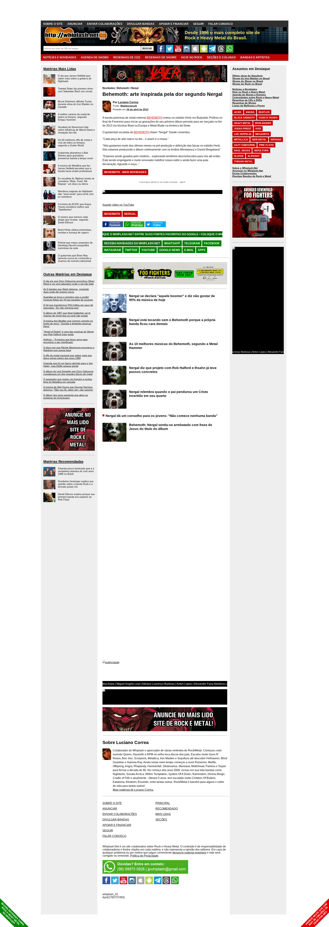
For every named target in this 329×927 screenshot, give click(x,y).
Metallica (241, 139)
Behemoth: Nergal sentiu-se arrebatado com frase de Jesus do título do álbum (170, 427)
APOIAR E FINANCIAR (173, 23)
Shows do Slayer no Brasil (247, 81)
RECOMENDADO (166, 808)
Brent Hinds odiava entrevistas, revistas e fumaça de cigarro (75, 231)
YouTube (148, 250)
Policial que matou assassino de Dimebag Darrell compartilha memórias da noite (75, 245)
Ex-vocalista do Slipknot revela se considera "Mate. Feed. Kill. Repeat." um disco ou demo (76, 181)
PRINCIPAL (162, 803)
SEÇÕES (221, 57)
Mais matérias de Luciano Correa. (133, 789)
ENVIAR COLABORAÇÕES (104, 23)
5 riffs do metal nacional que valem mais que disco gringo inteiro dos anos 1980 (67, 357)
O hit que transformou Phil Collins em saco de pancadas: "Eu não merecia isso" (68, 306)
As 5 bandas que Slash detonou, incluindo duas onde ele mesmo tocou (66, 290)
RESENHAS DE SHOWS (160, 57)
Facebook (212, 243)
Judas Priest (242, 128)
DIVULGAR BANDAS (140, 23)
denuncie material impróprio (189, 852)
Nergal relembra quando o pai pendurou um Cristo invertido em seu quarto (168, 394)
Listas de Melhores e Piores (248, 105)
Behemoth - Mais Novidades (125, 172)
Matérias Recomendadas (63, 461)
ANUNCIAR (74, 23)
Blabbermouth (128, 105)
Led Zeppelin (242, 134)
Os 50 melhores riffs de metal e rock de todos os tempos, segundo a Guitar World (75, 142)
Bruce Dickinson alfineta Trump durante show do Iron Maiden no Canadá (75, 104)
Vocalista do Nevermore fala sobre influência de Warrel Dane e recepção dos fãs (76, 130)
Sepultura (261, 150)
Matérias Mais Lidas (59, 69)
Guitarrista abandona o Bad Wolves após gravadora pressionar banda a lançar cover (75, 155)
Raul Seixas (242, 150)
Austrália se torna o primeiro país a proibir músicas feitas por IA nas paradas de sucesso (68, 298)
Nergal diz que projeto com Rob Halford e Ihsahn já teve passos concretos (173, 370)
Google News (169, 250)
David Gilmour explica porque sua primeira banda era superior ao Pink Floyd (76, 497)
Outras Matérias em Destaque (67, 274)
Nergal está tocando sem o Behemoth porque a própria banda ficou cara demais (172, 322)
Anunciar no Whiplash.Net (247, 170)
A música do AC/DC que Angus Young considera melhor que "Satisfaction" (74, 207)
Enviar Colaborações (244, 173)
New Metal (259, 139)
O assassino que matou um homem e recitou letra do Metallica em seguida (67, 380)
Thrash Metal (243, 161)
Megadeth (262, 134)
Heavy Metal (242, 123)
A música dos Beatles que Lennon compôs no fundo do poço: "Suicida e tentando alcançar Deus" (68, 323)
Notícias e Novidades (244, 89)
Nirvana (276, 139)
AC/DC (238, 112)
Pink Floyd (266, 145)
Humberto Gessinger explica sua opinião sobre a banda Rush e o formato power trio (75, 484)
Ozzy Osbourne (244, 145)
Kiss (258, 128)
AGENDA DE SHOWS (95, 57)
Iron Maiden (263, 123)
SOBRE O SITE (53, 23)
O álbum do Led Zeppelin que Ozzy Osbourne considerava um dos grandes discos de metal (68, 372)
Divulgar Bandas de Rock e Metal (251, 176)
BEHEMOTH (155, 117)
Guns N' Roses (268, 117)
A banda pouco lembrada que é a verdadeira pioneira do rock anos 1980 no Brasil (76, 471)
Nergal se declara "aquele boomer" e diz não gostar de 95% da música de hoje (172, 298)
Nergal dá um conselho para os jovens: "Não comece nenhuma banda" (161, 416)
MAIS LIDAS (163, 814)
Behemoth (123, 87)
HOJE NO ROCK (191, 57)
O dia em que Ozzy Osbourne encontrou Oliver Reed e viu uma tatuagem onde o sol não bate (68, 282)
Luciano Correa (128, 102)
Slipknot (254, 156)
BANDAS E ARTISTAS (255, 57)
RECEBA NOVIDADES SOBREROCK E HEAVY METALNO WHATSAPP (13, 914)
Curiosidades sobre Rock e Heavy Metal (255, 97)
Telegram (192, 243)
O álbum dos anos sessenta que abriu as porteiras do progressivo (65, 396)
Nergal (135, 87)
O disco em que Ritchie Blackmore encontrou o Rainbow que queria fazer (68, 349)
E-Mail (189, 250)
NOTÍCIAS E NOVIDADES (59, 57)
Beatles (264, 112)
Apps (201, 250)
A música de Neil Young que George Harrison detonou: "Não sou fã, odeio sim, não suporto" (68, 388)
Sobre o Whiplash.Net (245, 168)
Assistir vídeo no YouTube (118, 204)
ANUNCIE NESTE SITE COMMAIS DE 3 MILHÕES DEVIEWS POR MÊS (316, 914)
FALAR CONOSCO (220, 23)
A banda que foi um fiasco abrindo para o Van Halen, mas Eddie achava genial (68, 364)
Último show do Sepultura (247, 75)
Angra (250, 112)
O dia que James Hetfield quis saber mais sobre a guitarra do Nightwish (74, 78)
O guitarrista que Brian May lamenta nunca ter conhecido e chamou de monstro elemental (75, 258)
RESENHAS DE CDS (126, 57)
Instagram (112, 250)
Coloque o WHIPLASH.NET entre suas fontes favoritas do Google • (104, 234)
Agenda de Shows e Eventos (249, 94)
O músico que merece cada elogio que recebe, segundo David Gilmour (73, 220)
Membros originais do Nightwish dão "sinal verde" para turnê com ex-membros (76, 194)
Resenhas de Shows (244, 103)
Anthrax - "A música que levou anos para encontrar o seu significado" (65, 341)
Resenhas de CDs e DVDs (247, 100)
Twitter (131, 250)
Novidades (108, 87)
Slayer (238, 156)
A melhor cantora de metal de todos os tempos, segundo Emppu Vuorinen (74, 117)
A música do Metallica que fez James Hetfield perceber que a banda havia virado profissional (75, 168)
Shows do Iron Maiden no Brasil (251, 78)
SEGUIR (198, 23)
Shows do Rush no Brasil (247, 84)
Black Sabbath (244, 117)
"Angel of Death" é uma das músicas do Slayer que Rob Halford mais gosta (68, 333)
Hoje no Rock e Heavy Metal (248, 92)
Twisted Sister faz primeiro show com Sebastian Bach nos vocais (75, 90)
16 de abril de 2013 (137, 109)
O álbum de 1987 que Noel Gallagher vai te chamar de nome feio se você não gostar (66, 314)
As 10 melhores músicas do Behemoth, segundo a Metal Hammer (173, 346)
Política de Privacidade (144, 855)
